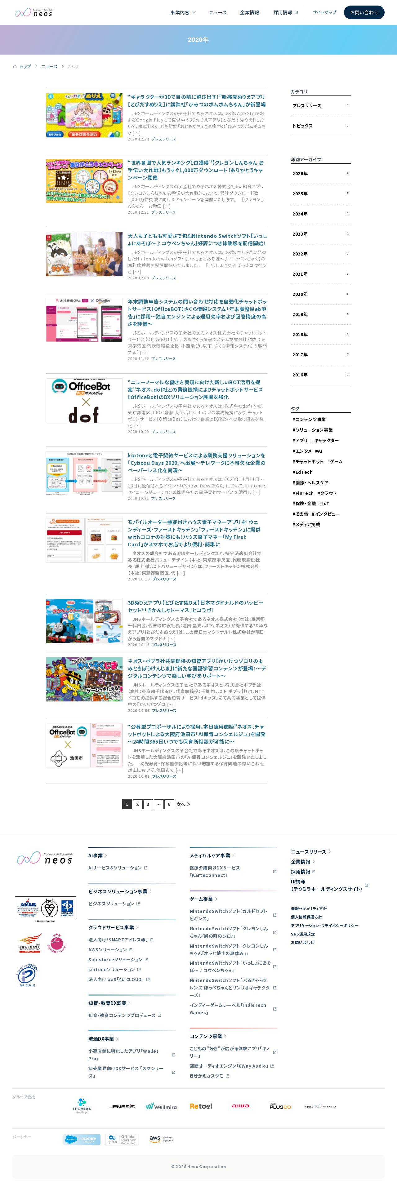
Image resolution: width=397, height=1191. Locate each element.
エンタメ (304, 451)
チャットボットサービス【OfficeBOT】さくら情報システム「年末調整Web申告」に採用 (197, 312)
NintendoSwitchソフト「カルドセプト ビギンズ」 (229, 915)
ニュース (218, 12)
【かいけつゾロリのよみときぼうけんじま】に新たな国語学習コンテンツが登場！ (197, 668)
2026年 (300, 173)
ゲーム (336, 461)
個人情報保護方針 (306, 916)
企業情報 (250, 12)
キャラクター (326, 440)
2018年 (300, 334)
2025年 (300, 193)
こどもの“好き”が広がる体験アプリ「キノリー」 (230, 1052)
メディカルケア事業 (210, 855)
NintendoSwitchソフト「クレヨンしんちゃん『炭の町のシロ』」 (229, 932)
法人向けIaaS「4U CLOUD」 (116, 979)
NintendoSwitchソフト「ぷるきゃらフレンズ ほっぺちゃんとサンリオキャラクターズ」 (230, 987)
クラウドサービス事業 (111, 927)
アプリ (302, 440)
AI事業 (95, 855)
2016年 (300, 374)
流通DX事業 (101, 1038)
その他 (302, 514)
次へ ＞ (183, 804)
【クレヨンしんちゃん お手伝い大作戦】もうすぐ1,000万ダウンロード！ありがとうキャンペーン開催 (196, 170)
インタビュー (327, 514)
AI (320, 451)
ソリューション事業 (314, 430)
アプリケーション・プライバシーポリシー (324, 925)
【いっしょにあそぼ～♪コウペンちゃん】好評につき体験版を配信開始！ (197, 239)
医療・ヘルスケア (312, 482)
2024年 (300, 214)
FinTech (305, 493)
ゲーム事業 (201, 898)
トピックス (302, 125)
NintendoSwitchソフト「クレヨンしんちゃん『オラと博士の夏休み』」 (229, 949)
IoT (326, 503)
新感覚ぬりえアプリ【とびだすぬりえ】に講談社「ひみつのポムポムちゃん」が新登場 (197, 100)
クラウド (328, 493)
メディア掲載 (308, 524)
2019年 (300, 314)
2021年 (300, 274)
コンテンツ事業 (311, 419)
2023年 (300, 234)
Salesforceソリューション (115, 959)
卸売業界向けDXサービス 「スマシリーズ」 (125, 1072)
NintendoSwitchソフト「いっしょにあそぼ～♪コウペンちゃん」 (230, 966)
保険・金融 (306, 503)
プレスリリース (163, 138)
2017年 (300, 354)
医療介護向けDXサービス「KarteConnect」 (215, 871)
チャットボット (310, 461)
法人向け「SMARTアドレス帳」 (118, 939)
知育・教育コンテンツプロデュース (122, 1015)
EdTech (304, 472)
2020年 (300, 294)
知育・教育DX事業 (107, 1003)
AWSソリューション (107, 949)
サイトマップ (325, 12)
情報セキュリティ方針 (309, 908)
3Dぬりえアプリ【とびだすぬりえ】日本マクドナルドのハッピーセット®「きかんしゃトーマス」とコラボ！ (195, 606)
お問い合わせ (364, 12)
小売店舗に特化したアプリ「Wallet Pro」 (123, 1054)
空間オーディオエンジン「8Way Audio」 (229, 1066)
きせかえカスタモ (207, 1076)
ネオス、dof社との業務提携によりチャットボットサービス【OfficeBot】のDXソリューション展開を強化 (195, 389)
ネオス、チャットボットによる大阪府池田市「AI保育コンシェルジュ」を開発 (196, 734)
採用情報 (283, 12)
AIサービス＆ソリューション (115, 867)
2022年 (300, 254)
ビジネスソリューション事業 (117, 891)
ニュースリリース (309, 851)
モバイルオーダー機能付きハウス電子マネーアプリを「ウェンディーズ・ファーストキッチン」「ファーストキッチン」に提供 (194, 533)
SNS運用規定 (303, 933)
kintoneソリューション (111, 969)
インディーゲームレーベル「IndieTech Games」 (228, 1008)
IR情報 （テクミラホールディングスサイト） (327, 885)
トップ (25, 66)
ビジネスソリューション (111, 903)
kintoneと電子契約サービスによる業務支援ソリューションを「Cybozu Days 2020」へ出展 (196, 462)
